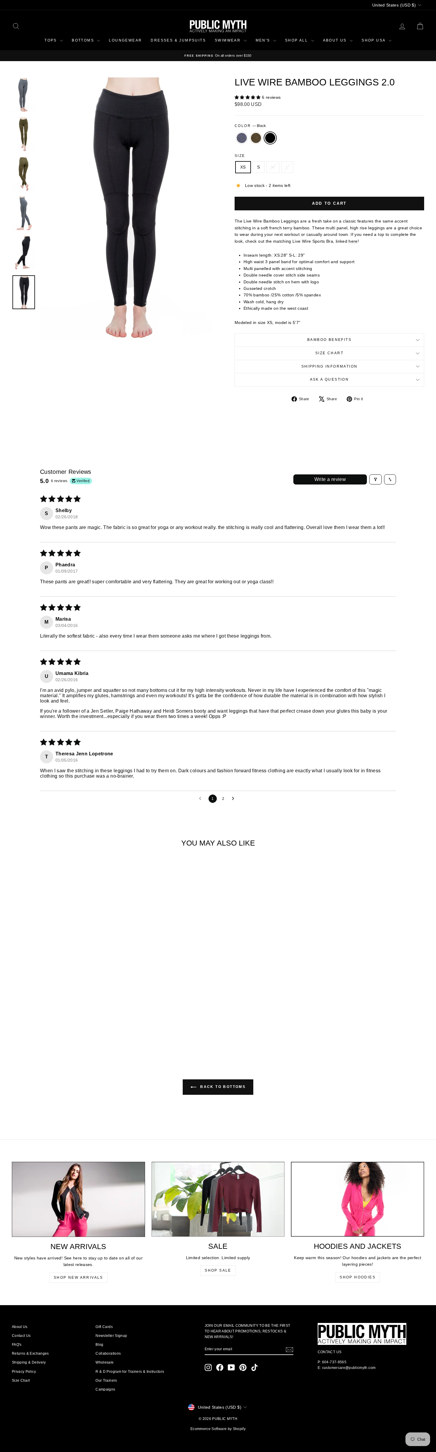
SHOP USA (374, 40)
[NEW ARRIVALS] (78, 1199)
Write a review (330, 479)
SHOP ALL (297, 40)
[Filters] (375, 479)
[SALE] (218, 1199)
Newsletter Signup (111, 1336)
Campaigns (105, 1389)
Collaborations (108, 1353)
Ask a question (329, 379)
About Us (20, 1327)
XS (243, 167)
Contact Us (21, 1336)
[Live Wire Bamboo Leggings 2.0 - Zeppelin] (53, 1029)
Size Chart (329, 353)
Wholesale (105, 1362)
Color (250, 126)
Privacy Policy (24, 1372)
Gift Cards (104, 1327)
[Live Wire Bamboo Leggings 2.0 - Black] (69, 1029)
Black (270, 138)
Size (240, 156)
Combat (256, 138)
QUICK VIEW (61, 1002)
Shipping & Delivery (29, 1362)
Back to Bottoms (222, 1087)
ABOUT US (336, 40)
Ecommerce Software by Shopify (218, 1429)
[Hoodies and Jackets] (357, 1199)
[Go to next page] (234, 799)
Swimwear (228, 40)
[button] (248, 97)
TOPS (51, 40)
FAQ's (17, 1345)
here (353, 241)
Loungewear (125, 40)
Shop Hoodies (357, 1277)
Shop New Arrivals (78, 1277)
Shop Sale (218, 1270)
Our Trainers (106, 1380)
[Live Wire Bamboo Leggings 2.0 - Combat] (61, 1029)
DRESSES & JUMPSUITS (178, 40)
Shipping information (329, 366)
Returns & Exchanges (30, 1353)
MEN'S (264, 40)
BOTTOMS (84, 40)
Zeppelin (242, 138)
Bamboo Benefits (329, 340)
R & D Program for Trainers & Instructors (130, 1372)
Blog (99, 1345)
